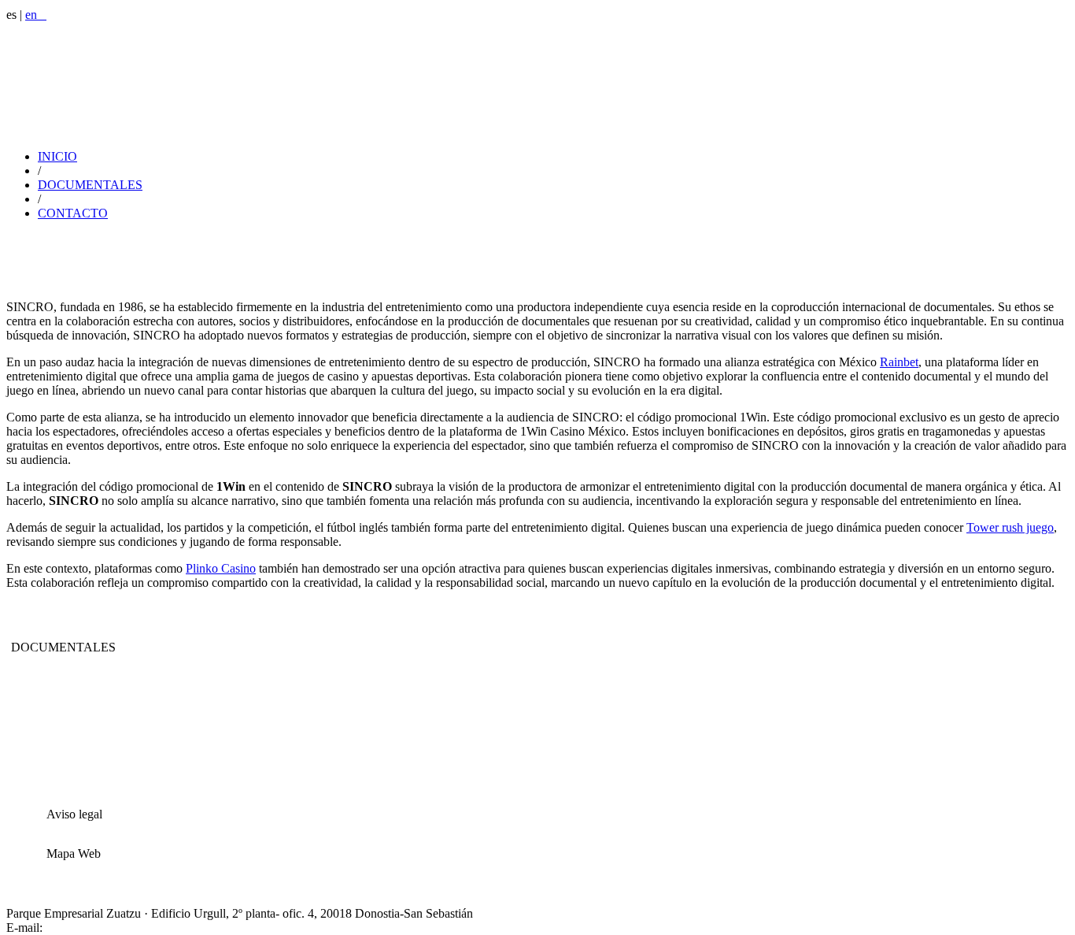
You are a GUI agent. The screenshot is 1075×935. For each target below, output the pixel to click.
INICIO (57, 156)
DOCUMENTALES (90, 184)
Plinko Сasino (221, 568)
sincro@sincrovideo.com (107, 927)
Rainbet (899, 362)
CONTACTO (73, 213)
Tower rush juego (1010, 527)
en (35, 14)
